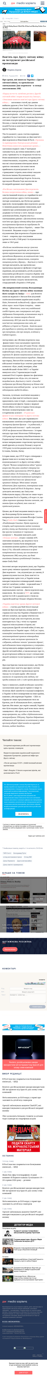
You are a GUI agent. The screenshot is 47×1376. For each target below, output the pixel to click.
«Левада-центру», (10, 537)
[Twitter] (32, 76)
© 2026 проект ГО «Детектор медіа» (13, 1329)
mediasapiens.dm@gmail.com (15, 1331)
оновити (42, 980)
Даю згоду (23, 1372)
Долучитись (23, 814)
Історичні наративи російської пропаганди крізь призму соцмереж (22, 746)
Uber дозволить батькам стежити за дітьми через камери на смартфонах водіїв (22, 1117)
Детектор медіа (23, 1225)
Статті (16, 18)
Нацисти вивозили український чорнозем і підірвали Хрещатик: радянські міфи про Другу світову (22, 755)
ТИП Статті (7, 853)
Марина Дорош (14, 69)
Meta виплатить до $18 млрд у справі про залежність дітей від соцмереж (21, 1098)
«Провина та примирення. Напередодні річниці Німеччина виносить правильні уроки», (23, 143)
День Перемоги (9, 861)
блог (28, 293)
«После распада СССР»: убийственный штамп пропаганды (23, 764)
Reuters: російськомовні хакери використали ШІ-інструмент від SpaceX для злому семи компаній (23, 1089)
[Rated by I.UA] (18, 1349)
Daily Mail (12, 520)
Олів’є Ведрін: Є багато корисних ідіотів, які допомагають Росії (22, 771)
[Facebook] (28, 76)
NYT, (27, 593)
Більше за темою (13, 873)
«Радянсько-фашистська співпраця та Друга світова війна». (20, 415)
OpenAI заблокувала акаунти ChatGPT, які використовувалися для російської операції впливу (22, 1108)
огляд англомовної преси (12, 857)
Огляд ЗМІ (9, 18)
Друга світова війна (24, 861)
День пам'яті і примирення (13, 865)
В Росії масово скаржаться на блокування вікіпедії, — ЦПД (21, 1080)
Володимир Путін (20, 853)
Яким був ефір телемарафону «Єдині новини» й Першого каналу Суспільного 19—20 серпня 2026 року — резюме (23, 1177)
